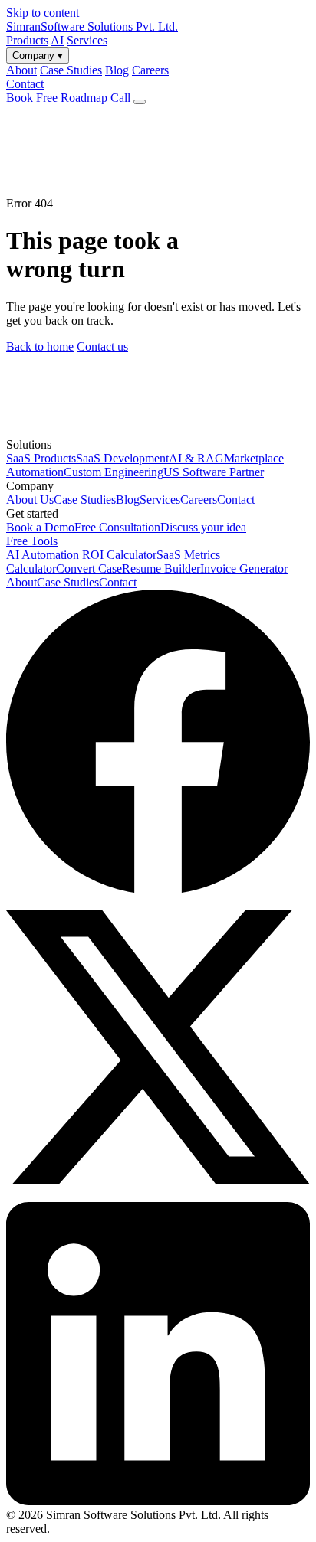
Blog (128, 499)
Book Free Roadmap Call (68, 97)
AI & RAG (196, 458)
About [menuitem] (21, 70)
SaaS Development (122, 458)
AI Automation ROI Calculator (81, 554)
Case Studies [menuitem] (71, 70)
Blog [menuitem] (117, 70)
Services (87, 40)
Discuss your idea (203, 527)
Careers (198, 499)
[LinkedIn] (158, 1501)
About (21, 582)
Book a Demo (40, 527)
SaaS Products (41, 458)
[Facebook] (158, 888)
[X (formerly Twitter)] (158, 1194)
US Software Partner (213, 472)
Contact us (102, 346)
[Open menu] (139, 102)
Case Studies (85, 499)
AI (57, 40)
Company (37, 55)
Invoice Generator (244, 568)
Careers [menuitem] (150, 70)
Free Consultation (117, 527)
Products (27, 40)
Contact (25, 83)
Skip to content (42, 12)
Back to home (40, 346)
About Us (30, 499)
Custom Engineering (113, 472)
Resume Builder (161, 568)
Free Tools (32, 540)
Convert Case (89, 568)
